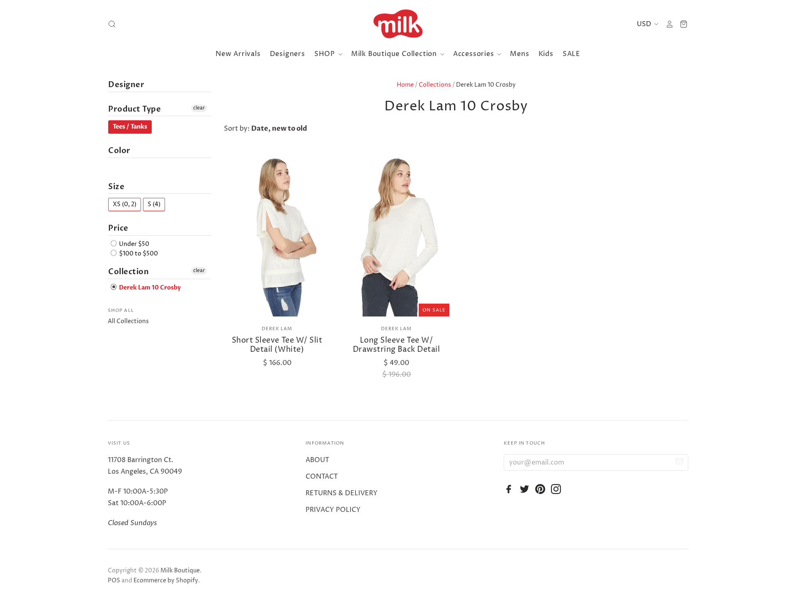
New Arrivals (238, 53)
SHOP (325, 53)
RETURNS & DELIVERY (342, 493)
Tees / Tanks (130, 127)
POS (114, 580)
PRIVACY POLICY (333, 509)
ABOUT (317, 460)
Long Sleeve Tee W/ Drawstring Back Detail (396, 345)
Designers (287, 53)
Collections (435, 85)
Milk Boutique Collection (395, 53)
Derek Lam (277, 329)
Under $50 (133, 244)
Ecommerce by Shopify (165, 580)
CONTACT (322, 476)
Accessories (474, 53)
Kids (546, 53)
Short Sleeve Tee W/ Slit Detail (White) (277, 345)
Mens (519, 53)
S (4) (154, 204)
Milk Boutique (180, 570)
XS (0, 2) (124, 204)
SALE (571, 53)
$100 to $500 (138, 254)
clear (199, 108)
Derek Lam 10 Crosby (149, 288)
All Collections (128, 321)
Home (405, 85)
